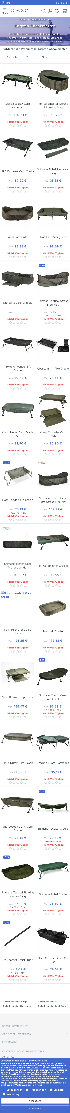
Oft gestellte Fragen (16, 1034)
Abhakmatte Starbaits (17, 1005)
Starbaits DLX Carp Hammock (17, 105)
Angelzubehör (38, 19)
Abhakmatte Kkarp (15, 1001)
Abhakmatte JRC (48, 1001)
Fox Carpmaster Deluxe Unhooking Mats (53, 105)
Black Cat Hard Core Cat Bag (53, 959)
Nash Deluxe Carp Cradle (18, 697)
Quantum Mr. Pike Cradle (53, 368)
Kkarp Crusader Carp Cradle (53, 434)
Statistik (58, 1089)
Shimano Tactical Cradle (53, 828)
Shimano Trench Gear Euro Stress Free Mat (53, 499)
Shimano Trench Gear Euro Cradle (52, 697)
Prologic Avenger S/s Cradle (17, 368)
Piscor (23, 19)
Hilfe (7, 2)
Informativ (9, 1041)
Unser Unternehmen (15, 1025)
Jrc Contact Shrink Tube (17, 959)
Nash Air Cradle (53, 631)
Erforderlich (14, 1089)
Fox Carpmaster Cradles (53, 565)
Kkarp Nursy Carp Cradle (18, 762)
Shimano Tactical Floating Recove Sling (17, 894)
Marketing (13, 1094)
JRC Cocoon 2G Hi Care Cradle (18, 828)
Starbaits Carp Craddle (17, 302)
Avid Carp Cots (17, 237)
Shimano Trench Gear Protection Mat (17, 565)
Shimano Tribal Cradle (53, 894)
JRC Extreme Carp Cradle (17, 171)
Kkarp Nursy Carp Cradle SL (18, 434)
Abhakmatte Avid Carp (52, 1005)
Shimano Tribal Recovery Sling (53, 171)
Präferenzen (38, 1089)
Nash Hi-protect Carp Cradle (18, 631)
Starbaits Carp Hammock (53, 762)
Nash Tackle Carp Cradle (17, 499)
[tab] (35, 1026)
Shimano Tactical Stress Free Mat (53, 302)
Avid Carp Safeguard (53, 237)
